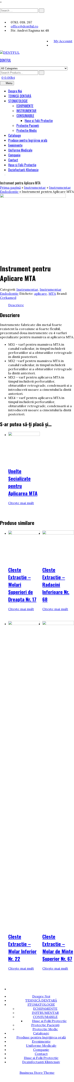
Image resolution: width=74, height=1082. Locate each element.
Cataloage (14, 135)
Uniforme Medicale (20, 150)
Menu (9, 83)
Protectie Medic (26, 130)
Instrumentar (35, 187)
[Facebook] (51, 45)
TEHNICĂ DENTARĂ (19, 96)
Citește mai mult (21, 503)
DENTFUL (5, 60)
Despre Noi (15, 91)
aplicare (40, 293)
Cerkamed (8, 298)
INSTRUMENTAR (26, 110)
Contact (13, 160)
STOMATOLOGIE (18, 100)
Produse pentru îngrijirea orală (27, 140)
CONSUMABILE (25, 115)
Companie (14, 155)
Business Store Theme (37, 1073)
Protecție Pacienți (27, 125)
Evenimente (15, 145)
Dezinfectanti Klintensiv (23, 169)
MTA (52, 293)
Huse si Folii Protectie (39, 120)
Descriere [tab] (16, 305)
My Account (63, 41)
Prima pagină (10, 187)
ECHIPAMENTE (24, 105)
